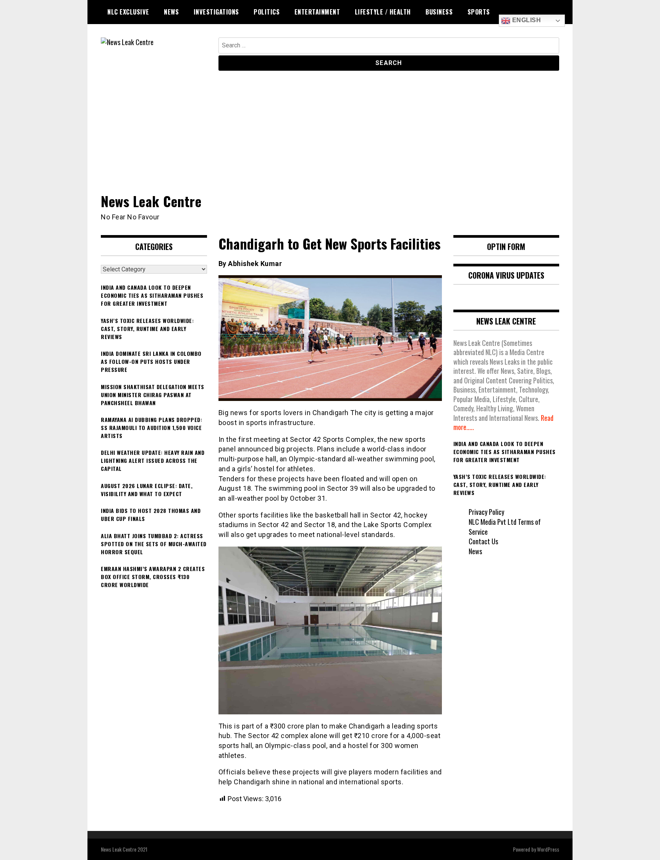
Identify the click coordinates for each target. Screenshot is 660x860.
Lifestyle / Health (383, 11)
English (525, 20)
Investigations (216, 11)
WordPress (548, 849)
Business (439, 11)
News (171, 11)
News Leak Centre (151, 201)
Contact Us (483, 541)
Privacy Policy (486, 512)
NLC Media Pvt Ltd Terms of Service (505, 527)
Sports (478, 11)
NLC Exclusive (128, 11)
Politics (267, 11)
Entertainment (317, 11)
